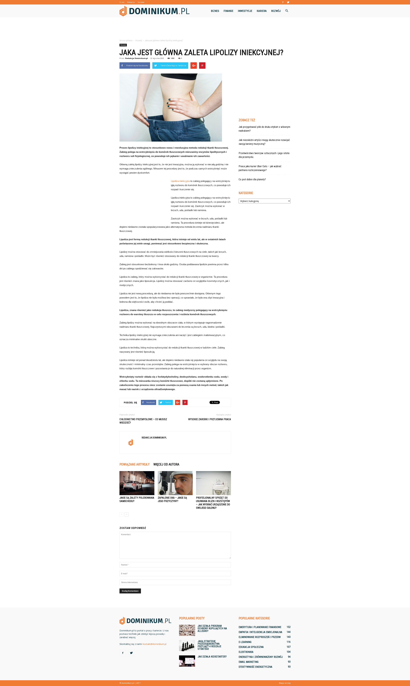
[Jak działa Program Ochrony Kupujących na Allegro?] (187, 630)
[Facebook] (282, 2)
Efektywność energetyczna (255, 666)
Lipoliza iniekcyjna (180, 181)
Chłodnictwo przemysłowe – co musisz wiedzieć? (143, 421)
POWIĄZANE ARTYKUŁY (134, 464)
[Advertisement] (205, 28)
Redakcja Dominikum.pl (136, 58)
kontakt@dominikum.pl (154, 643)
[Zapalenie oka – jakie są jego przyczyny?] (175, 483)
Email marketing (248, 661)
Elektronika (246, 651)
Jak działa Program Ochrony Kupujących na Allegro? (212, 628)
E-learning (245, 642)
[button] (287, 11)
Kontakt (141, 2)
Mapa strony (285, 683)
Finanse (228, 10)
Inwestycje (245, 10)
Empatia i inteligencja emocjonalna (260, 632)
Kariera (262, 10)
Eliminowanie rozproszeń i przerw (260, 637)
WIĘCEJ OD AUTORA (166, 464)
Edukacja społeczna (251, 647)
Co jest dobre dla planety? (252, 179)
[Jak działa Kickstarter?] (187, 661)
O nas (121, 2)
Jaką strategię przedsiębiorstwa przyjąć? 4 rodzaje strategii (209, 645)
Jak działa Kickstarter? (212, 656)
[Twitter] (288, 2)
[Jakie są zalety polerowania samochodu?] (136, 483)
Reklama (131, 2)
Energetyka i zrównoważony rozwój (261, 656)
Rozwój (276, 10)
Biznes (215, 10)
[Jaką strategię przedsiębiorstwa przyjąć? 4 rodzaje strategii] (187, 645)
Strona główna (125, 40)
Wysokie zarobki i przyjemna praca (209, 419)
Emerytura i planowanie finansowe (260, 627)
